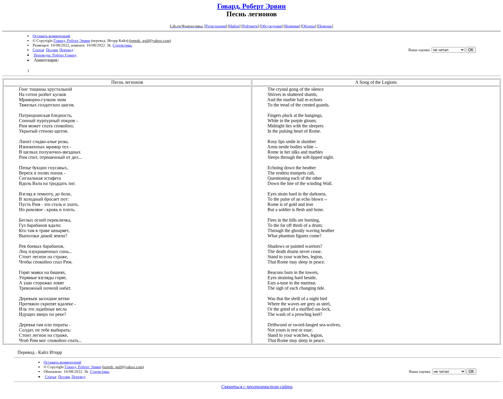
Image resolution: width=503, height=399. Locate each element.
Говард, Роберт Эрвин (251, 6)
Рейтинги (250, 26)
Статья (38, 50)
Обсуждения (271, 26)
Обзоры (308, 26)
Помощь (325, 26)
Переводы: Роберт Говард (55, 55)
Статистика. (122, 45)
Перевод (66, 50)
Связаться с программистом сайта (256, 386)
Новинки (292, 26)
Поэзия (52, 50)
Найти (234, 26)
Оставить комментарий (51, 36)
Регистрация (216, 26)
